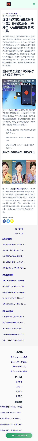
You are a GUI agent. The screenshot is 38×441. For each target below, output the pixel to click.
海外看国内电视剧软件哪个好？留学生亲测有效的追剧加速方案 (14, 256)
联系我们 (19, 396)
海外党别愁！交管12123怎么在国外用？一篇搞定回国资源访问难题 (14, 262)
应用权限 (19, 391)
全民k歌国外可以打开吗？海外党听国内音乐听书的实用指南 (14, 250)
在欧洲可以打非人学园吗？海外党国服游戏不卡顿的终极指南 (14, 304)
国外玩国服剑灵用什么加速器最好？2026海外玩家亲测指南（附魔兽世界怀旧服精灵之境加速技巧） (14, 292)
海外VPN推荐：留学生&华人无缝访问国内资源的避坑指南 (14, 340)
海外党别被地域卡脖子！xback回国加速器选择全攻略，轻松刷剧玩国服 (14, 322)
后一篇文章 (19, 233)
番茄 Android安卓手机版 (19, 371)
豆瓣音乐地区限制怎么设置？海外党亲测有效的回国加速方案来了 (14, 244)
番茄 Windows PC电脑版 (19, 357)
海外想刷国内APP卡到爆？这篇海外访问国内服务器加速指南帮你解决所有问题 (14, 334)
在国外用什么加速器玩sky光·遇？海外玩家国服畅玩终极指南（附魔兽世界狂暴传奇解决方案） (14, 286)
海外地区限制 (18, 189)
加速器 (15, 110)
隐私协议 (19, 387)
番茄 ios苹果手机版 (19, 366)
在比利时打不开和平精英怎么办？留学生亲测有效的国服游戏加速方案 (14, 298)
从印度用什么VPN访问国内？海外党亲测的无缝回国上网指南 (14, 328)
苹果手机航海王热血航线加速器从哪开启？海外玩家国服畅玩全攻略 (14, 280)
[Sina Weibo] (12, 221)
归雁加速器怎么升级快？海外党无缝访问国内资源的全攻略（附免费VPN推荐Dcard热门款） (14, 317)
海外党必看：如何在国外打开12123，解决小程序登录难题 (14, 268)
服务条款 (19, 382)
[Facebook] (4, 221)
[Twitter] (8, 221)
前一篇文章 (19, 229)
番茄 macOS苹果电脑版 (19, 362)
